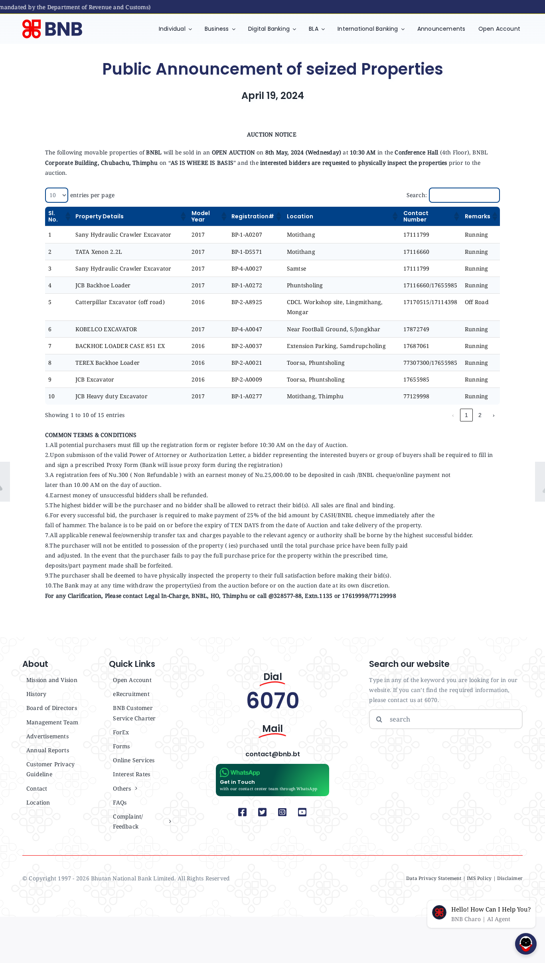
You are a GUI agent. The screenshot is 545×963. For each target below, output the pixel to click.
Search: (417, 195)
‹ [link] (453, 415)
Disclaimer (510, 878)
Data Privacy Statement (434, 878)
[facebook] (243, 812)
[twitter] (263, 812)
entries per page (92, 195)
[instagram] (282, 812)
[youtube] (302, 812)
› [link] (494, 415)
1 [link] (466, 415)
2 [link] (480, 415)
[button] (67, 216)
